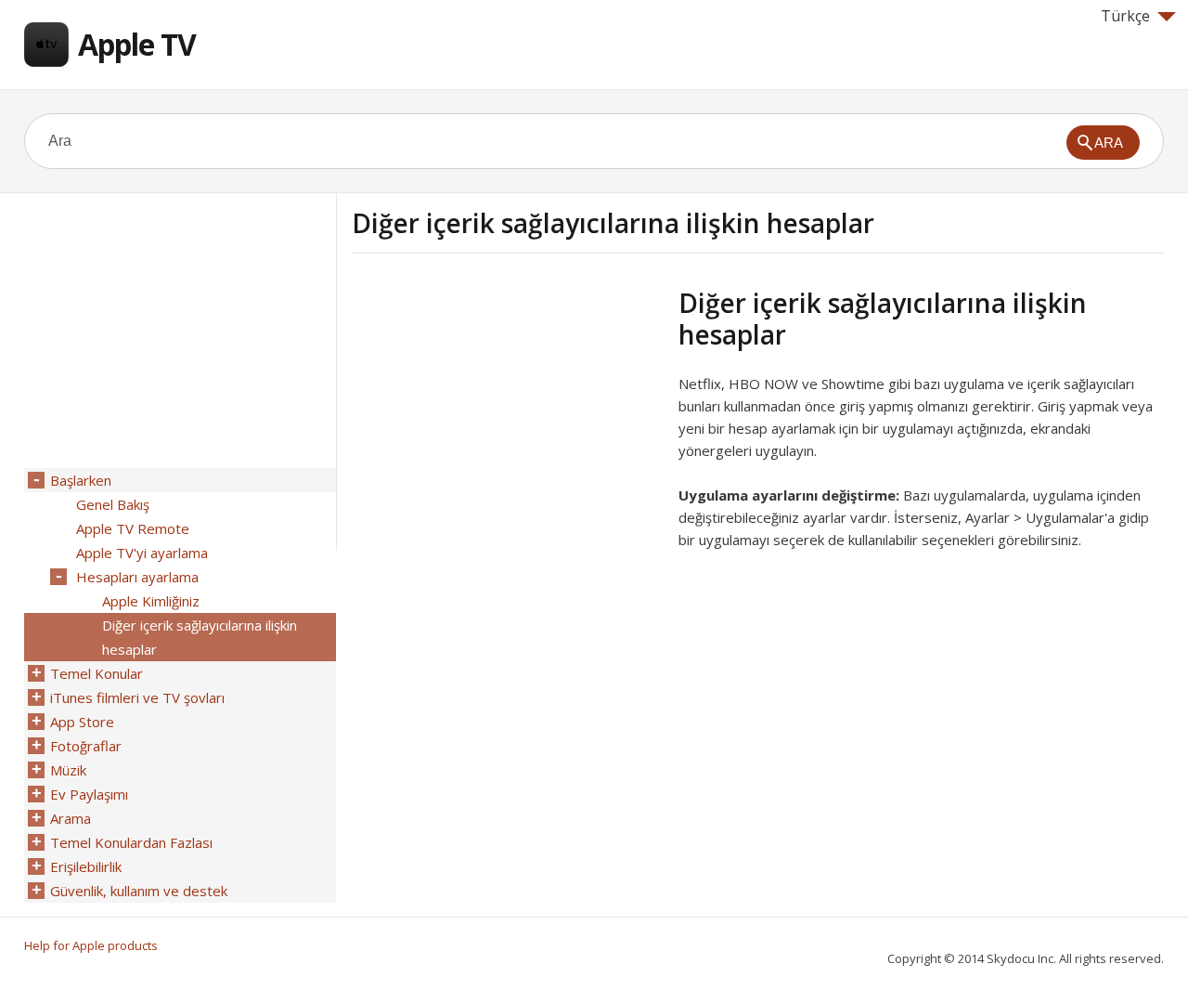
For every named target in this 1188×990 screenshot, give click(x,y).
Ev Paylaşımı (89, 794)
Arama (70, 818)
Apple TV (137, 44)
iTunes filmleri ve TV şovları (137, 697)
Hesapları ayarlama (137, 576)
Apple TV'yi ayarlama (142, 552)
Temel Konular (96, 673)
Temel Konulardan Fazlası (131, 842)
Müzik (68, 770)
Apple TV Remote (132, 528)
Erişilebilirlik (86, 866)
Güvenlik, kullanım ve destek (138, 890)
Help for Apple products (91, 945)
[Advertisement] (508, 417)
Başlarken (80, 480)
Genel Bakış (112, 504)
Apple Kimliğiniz (151, 601)
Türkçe (1125, 16)
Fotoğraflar (86, 745)
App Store (82, 721)
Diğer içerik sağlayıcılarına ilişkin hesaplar (199, 637)
